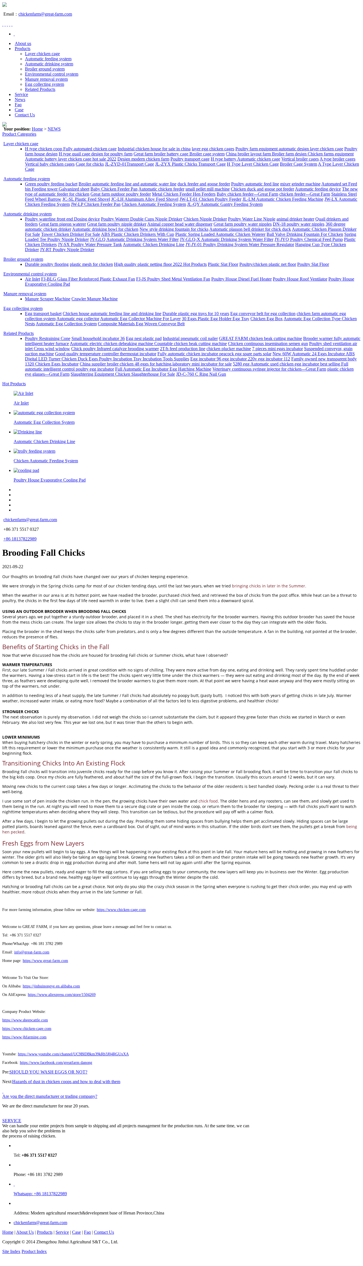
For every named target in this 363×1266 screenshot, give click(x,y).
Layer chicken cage (42, 53)
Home (37, 129)
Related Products (40, 89)
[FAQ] (2, 1091)
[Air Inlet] (23, 393)
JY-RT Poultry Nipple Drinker (67, 249)
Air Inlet (32, 279)
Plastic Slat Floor (223, 264)
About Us (25, 1232)
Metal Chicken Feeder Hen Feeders (184, 194)
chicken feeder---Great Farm (304, 194)
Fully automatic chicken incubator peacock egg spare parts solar (214, 353)
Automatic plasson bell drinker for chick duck (250, 229)
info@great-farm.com (31, 952)
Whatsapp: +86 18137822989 (40, 1193)
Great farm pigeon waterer (62, 224)
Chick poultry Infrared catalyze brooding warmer (115, 348)
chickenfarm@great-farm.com (45, 14)
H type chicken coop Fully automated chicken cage (71, 148)
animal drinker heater (295, 219)
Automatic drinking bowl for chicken (105, 229)
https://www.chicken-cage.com (121, 910)
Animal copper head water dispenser (179, 224)
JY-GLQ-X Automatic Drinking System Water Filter (226, 239)
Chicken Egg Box (266, 318)
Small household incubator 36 (98, 338)
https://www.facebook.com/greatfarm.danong (56, 1062)
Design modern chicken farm (143, 159)
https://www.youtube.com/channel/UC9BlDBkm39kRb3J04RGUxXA (73, 1054)
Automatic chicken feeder (161, 189)
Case (19, 109)
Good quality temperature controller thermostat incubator (105, 353)
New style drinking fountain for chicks (174, 229)
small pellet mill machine (207, 189)
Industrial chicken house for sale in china (154, 148)
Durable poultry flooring (47, 264)
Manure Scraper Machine (47, 298)
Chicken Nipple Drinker (205, 219)
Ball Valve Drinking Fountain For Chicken (305, 234)
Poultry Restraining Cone (47, 338)
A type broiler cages (337, 159)
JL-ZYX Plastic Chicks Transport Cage (190, 164)
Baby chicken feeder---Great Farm (247, 194)
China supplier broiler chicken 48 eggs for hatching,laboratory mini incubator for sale (156, 364)
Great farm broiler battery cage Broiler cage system (179, 153)
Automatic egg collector (77, 318)
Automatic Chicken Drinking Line (153, 244)
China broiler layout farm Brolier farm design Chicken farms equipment (290, 153)
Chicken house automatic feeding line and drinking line (112, 313)
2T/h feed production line (182, 348)
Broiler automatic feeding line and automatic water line (127, 183)
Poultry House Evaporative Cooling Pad (50, 480)
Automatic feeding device (318, 189)
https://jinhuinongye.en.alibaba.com (51, 986)
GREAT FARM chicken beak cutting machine (260, 338)
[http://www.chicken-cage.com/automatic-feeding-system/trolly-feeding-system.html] (34, 451)
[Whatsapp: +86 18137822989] (14, 1184)
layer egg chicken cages (213, 148)
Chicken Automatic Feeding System (154, 204)
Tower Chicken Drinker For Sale (70, 234)
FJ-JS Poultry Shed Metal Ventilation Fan (173, 279)
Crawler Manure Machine (94, 298)
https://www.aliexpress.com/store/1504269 (62, 995)
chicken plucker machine (228, 348)
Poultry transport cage (190, 159)
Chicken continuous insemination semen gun (268, 343)
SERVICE (11, 1120)
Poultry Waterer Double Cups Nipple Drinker (141, 219)
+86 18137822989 (20, 538)
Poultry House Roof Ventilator (300, 279)
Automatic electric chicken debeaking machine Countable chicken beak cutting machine (148, 343)
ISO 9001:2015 (62, 1251)
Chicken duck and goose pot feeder (262, 189)
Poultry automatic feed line (255, 183)
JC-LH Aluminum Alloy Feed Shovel (144, 199)
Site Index (11, 1251)
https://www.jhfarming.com (24, 1037)
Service (21, 94)
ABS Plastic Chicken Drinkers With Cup (137, 234)
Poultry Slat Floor (313, 264)
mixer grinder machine (300, 183)
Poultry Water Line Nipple (251, 219)
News (20, 99)
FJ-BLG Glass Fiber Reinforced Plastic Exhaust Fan (88, 279)
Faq (18, 104)
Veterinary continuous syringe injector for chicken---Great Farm (269, 369)
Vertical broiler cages (300, 159)
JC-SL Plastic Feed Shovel (86, 199)
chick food (207, 801)
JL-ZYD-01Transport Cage (129, 164)
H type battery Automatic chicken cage (245, 159)
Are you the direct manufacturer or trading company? (49, 1096)
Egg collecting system (44, 84)
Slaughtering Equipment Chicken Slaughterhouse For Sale (123, 374)
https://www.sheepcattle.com (25, 1020)
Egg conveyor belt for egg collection (263, 313)
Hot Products (14, 383)
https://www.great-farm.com (45, 961)
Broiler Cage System (298, 164)
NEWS (54, 129)
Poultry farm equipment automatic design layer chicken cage (289, 148)
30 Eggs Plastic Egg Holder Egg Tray (215, 318)
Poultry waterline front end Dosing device (62, 219)
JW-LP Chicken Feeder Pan (96, 204)
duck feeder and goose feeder (204, 183)
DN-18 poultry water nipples (298, 224)
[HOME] (14, 33)
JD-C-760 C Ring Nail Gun (201, 374)
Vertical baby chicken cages (50, 164)
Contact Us (25, 114)
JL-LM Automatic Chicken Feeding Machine (282, 199)
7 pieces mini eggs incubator (277, 348)
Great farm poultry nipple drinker (116, 224)
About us (23, 43)
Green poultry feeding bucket (51, 183)
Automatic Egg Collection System (66, 323)
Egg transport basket (43, 313)
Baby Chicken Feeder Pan (114, 189)
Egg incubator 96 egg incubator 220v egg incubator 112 (240, 358)
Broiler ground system (45, 69)
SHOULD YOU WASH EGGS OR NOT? (48, 1072)
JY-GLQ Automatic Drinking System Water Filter (134, 239)
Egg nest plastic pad (144, 338)
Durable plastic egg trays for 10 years (195, 313)
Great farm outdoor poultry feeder (120, 194)
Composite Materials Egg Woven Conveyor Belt (141, 323)
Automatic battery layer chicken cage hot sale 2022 (70, 159)
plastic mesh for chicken (91, 264)
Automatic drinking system (49, 63)
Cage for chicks (90, 164)
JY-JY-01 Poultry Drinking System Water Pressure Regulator (239, 244)
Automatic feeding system (48, 58)
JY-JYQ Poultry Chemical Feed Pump (309, 239)
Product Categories (19, 134)
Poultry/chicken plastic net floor (267, 264)
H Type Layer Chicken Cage (253, 164)
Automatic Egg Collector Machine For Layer (140, 318)
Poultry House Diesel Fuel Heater (241, 279)
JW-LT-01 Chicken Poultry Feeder (210, 199)
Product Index (34, 1251)
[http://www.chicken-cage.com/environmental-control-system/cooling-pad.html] (26, 470)
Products (22, 48)
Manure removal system (46, 79)
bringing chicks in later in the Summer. (269, 586)
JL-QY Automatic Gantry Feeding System (225, 204)
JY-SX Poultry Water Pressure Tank (90, 244)
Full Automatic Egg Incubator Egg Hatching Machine (163, 369)
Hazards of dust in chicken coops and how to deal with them (66, 1081)
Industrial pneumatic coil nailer (190, 338)
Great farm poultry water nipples (243, 224)
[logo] (4, 5)
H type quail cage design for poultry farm (95, 153)
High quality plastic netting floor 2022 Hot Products (160, 264)
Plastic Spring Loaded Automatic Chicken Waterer (220, 234)
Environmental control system (51, 74)
